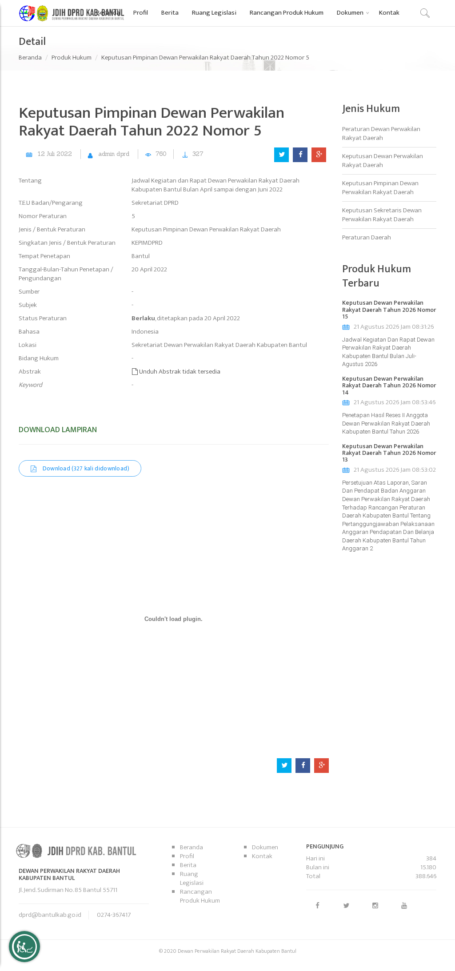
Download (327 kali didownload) (85, 468)
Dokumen (265, 847)
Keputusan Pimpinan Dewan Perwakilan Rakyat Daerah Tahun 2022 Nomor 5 (205, 57)
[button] (351, 12)
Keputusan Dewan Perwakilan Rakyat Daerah (382, 161)
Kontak (262, 856)
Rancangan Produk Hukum (200, 896)
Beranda (30, 57)
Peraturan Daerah (366, 237)
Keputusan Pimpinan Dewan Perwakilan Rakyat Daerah (380, 188)
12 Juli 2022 (55, 154)
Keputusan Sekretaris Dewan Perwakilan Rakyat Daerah (382, 215)
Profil (187, 856)
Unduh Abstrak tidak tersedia (179, 371)
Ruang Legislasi (192, 878)
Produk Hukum (72, 57)
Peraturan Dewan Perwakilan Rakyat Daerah (381, 133)
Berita (188, 865)
